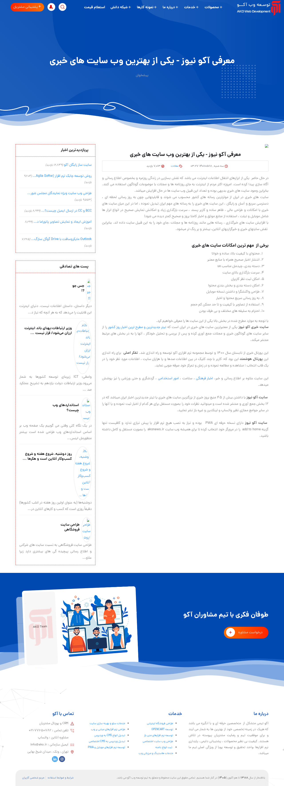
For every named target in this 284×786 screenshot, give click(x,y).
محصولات (212, 7)
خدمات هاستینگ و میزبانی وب (156, 753)
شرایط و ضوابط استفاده (61, 778)
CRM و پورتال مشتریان (53, 723)
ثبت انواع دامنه (164, 747)
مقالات (174, 166)
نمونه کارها (145, 7)
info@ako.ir (38, 744)
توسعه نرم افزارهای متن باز (158, 735)
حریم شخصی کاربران (33, 778)
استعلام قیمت (94, 7)
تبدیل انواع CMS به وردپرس (109, 735)
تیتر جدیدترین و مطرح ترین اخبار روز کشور (137, 327)
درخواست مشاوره (250, 632)
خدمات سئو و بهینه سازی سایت (107, 723)
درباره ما (169, 7)
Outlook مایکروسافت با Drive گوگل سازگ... (61, 239)
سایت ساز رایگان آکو (78, 165)
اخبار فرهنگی (204, 378)
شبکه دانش (119, 7)
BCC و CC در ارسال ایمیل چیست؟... (66, 211)
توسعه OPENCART (162, 729)
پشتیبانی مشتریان (25, 7)
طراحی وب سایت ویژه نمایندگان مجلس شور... (59, 193)
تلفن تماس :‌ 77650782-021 (48, 730)
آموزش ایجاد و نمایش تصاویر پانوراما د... (63, 222)
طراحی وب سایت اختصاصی (158, 741)
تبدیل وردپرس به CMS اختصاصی (107, 741)
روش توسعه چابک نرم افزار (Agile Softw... (62, 176)
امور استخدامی (168, 378)
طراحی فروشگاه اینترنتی (160, 723)
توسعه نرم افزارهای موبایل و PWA (106, 747)
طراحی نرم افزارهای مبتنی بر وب (108, 729)
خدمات (189, 7)
